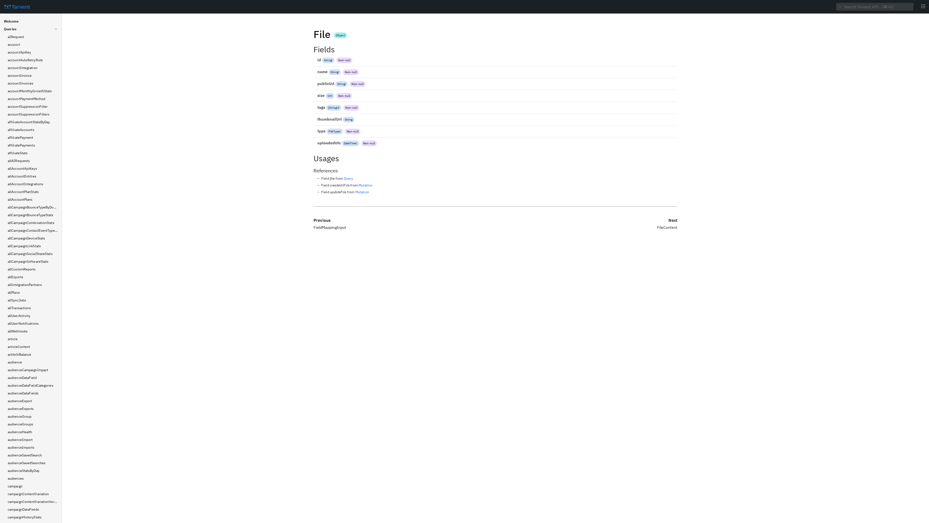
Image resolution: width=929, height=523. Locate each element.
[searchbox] (875, 7)
